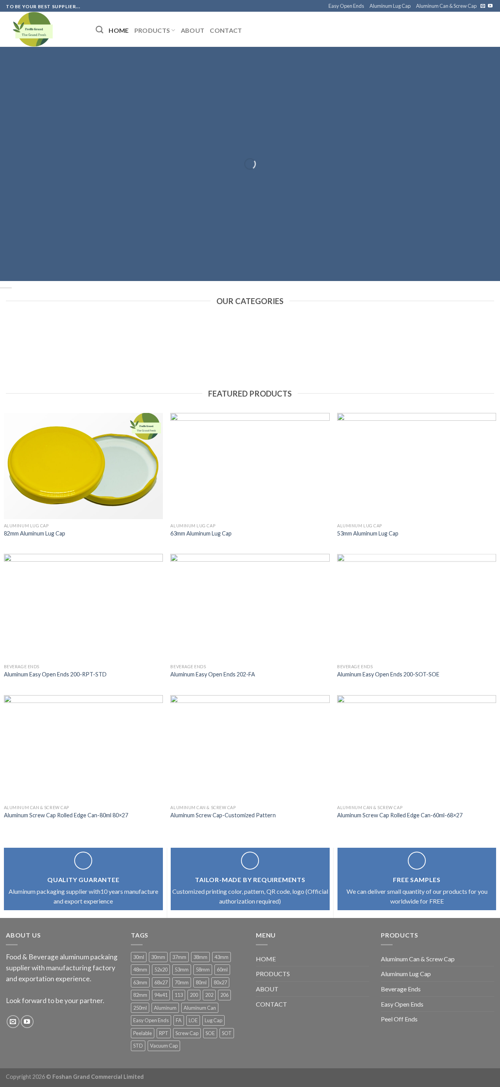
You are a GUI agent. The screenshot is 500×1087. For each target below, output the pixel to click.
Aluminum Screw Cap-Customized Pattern (223, 815)
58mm (203, 969)
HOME (119, 30)
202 (209, 995)
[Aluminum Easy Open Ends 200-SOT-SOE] (416, 607)
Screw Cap (186, 1033)
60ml (222, 969)
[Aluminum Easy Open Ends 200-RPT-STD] (83, 607)
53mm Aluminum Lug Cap (367, 533)
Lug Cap (213, 1020)
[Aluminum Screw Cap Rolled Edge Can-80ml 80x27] (83, 748)
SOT (227, 1033)
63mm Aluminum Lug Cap (201, 533)
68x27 (161, 982)
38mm (200, 957)
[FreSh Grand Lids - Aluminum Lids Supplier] (45, 29)
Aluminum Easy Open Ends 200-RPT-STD (55, 674)
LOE (193, 1020)
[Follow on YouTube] (490, 6)
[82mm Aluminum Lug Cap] (83, 466)
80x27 (220, 982)
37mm (179, 957)
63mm (140, 982)
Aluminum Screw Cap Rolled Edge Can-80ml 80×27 (66, 815)
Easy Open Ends (346, 6)
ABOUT (193, 30)
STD (138, 1046)
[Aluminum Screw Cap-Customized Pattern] (249, 748)
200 (194, 995)
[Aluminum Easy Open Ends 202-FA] (249, 607)
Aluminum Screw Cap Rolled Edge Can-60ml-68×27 (399, 815)
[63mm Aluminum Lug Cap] (249, 466)
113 (179, 995)
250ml (140, 1008)
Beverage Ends (401, 989)
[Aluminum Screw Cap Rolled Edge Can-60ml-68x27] (416, 748)
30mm (158, 957)
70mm (182, 982)
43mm (221, 957)
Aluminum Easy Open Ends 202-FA (212, 674)
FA (179, 1020)
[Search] (99, 29)
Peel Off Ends (399, 1019)
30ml (138, 957)
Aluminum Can (200, 1008)
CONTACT (226, 30)
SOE (210, 1033)
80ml (201, 982)
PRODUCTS (152, 30)
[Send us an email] (482, 6)
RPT (163, 1033)
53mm (182, 969)
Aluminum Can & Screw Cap (446, 6)
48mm (140, 969)
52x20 (161, 969)
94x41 (161, 995)
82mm (140, 995)
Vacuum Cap (164, 1046)
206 (224, 995)
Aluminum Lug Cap (390, 6)
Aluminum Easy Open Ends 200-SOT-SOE (388, 674)
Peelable (142, 1033)
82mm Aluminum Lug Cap (34, 533)
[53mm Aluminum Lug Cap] (416, 466)
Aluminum (165, 1008)
